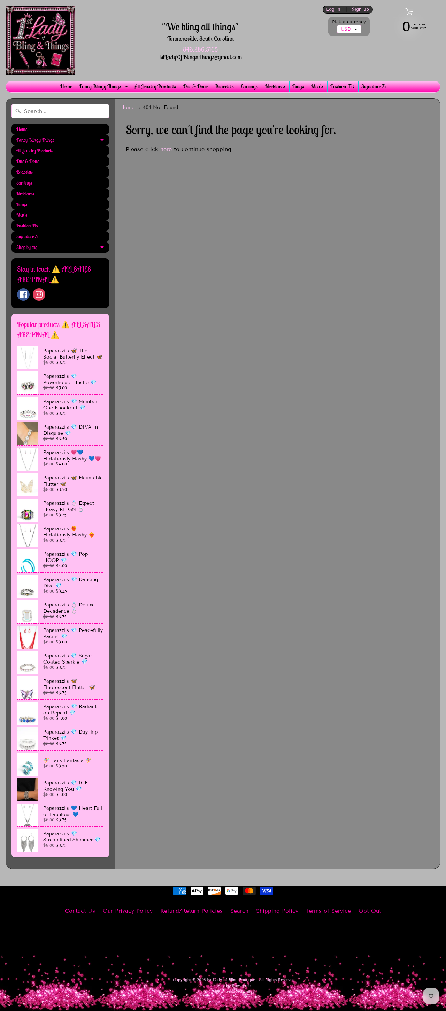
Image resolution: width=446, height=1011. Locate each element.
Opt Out (370, 911)
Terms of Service (328, 911)
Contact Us (80, 911)
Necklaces (275, 86)
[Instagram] (39, 294)
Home (66, 86)
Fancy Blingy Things (104, 87)
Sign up (360, 9)
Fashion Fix (342, 86)
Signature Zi (373, 86)
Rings (298, 86)
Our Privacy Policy (128, 911)
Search (239, 911)
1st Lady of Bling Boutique (231, 979)
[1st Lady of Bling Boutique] (40, 40)
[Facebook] (23, 294)
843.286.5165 (200, 49)
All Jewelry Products (155, 86)
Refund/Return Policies (191, 911)
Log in (333, 9)
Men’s (317, 86)
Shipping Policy (277, 911)
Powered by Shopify (234, 991)
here (166, 149)
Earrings (249, 86)
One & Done (195, 86)
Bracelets (224, 86)
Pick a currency (349, 22)
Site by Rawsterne (234, 985)
